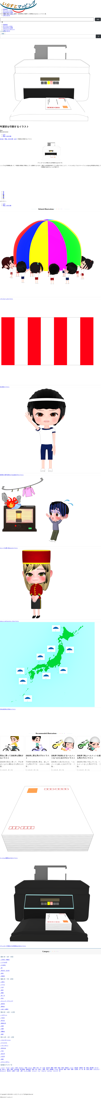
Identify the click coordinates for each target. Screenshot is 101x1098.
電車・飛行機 (89, 1067)
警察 (12, 1069)
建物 (52, 1067)
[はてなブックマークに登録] (3, 194)
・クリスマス (3, 1042)
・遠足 (2, 1034)
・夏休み (2, 1006)
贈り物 (61, 1069)
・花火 (2, 998)
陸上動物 (22, 1069)
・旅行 (2, 990)
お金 (44, 1067)
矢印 (16, 1067)
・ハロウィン (3, 1015)
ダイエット (3, 1070)
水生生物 (16, 1069)
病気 (33, 1069)
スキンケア (96, 1069)
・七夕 (2, 987)
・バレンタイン (4, 1045)
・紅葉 (2, 1026)
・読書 (2, 1028)
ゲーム (30, 1067)
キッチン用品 (27, 1070)
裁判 (8, 1069)
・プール (2, 984)
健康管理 (28, 1069)
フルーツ (43, 1070)
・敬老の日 (3, 1023)
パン (39, 1070)
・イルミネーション (5, 1040)
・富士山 (2, 1020)
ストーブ (55, 1070)
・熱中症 (2, 1003)
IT (40, 1067)
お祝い (39, 1069)
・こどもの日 (3, 962)
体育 (68, 1069)
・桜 (1, 967)
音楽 (62, 1067)
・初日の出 (3, 1048)
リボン (12, 1067)
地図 (44, 1069)
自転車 (76, 1067)
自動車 (81, 1067)
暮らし (4, 1069)
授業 (72, 1069)
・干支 (2, 1051)
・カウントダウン (4, 1062)
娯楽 (59, 1067)
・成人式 (2, 1053)
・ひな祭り (3, 965)
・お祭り (2, 982)
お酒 (18, 1070)
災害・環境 (89, 1069)
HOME (2, 139)
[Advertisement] (44, 179)
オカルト (21, 1067)
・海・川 (2, 995)
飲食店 (67, 1067)
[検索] (98, 36)
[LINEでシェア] (3, 197)
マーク (7, 1067)
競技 (34, 1067)
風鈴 (65, 1069)
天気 (47, 1069)
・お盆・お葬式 (4, 1009)
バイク (71, 1067)
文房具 (76, 1069)
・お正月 (2, 1056)
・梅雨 (2, 992)
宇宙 (26, 1067)
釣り (38, 1067)
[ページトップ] (0, 1095)
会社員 (48, 1067)
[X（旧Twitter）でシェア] (3, 191)
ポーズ (96, 1067)
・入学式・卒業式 (4, 959)
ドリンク (34, 1070)
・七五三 (2, 1017)
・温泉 (2, 1059)
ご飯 (21, 1070)
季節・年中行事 (7, 136)
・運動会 (2, 1031)
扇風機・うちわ (54, 1069)
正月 (4, 134)
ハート (3, 1067)
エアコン (49, 1070)
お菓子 (13, 1070)
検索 (98, 19)
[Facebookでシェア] (3, 193)
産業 (55, 1067)
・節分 (2, 973)
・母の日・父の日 (4, 970)
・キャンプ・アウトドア (6, 1001)
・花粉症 (2, 976)
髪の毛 (9, 1070)
